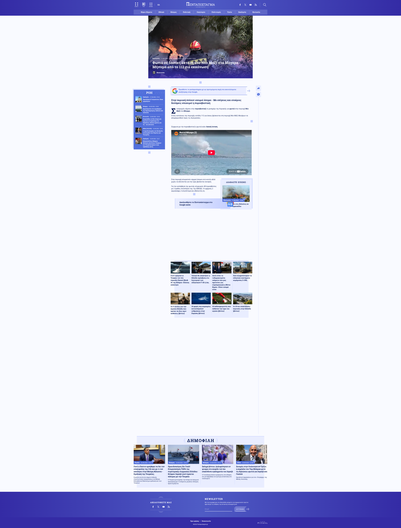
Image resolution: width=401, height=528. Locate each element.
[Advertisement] (211, 237)
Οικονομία (201, 12)
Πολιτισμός (216, 12)
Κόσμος (174, 12)
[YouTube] (250, 5)
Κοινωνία (256, 12)
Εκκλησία (242, 12)
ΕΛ (159, 5)
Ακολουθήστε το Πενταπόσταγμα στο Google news (195, 203)
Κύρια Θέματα (146, 12)
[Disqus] (211, 350)
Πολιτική (186, 12)
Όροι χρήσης (194, 521)
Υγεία (229, 12)
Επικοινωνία (206, 521)
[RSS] (256, 5)
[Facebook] (240, 5)
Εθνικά (161, 12)
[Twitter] (245, 5)
